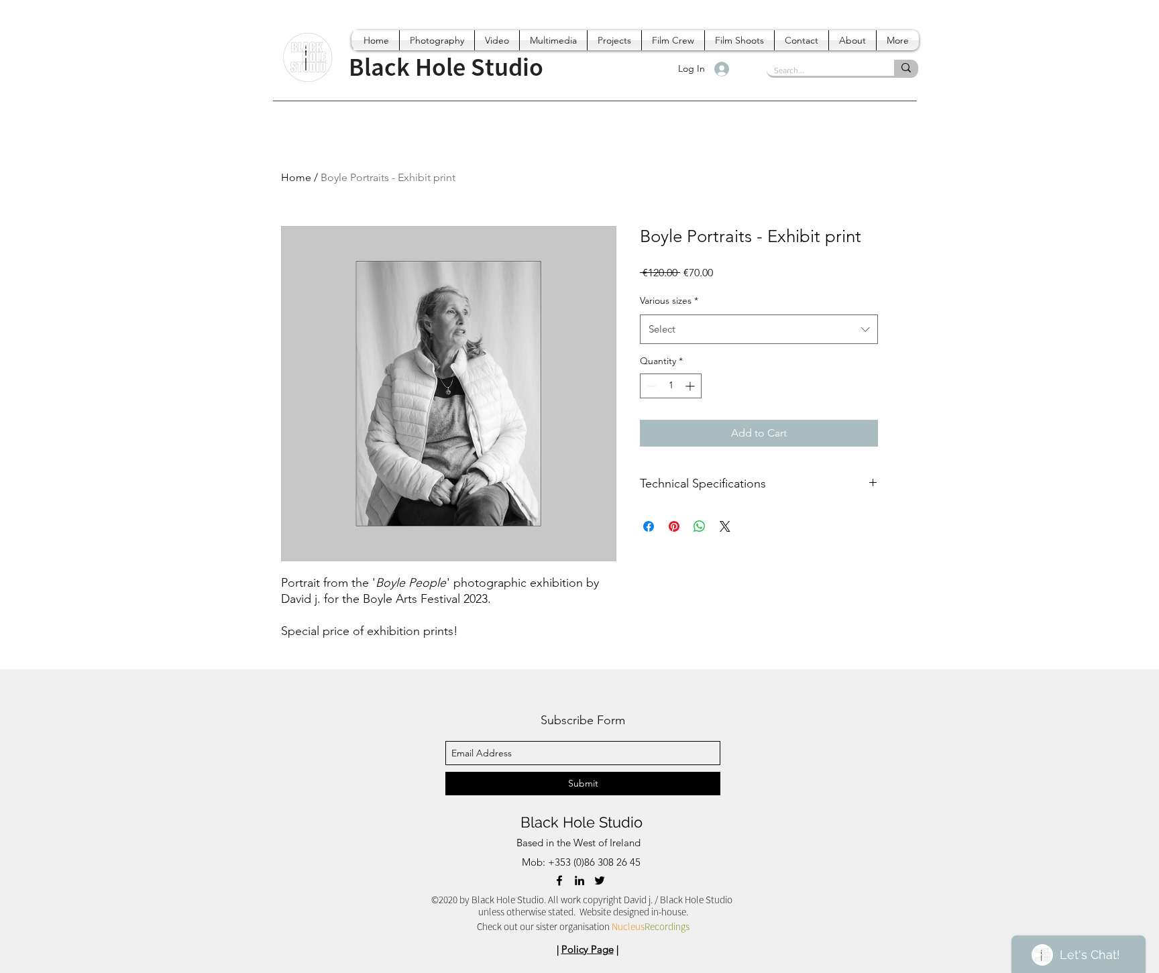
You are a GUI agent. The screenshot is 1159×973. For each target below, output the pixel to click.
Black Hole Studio (581, 822)
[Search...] (906, 68)
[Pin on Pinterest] (674, 526)
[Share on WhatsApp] (700, 526)
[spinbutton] (671, 386)
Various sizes (669, 300)
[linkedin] (579, 880)
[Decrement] (650, 386)
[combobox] (759, 329)
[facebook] (559, 880)
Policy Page (587, 949)
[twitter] (599, 880)
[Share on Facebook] (649, 526)
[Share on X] (725, 526)
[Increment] (691, 386)
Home (296, 177)
